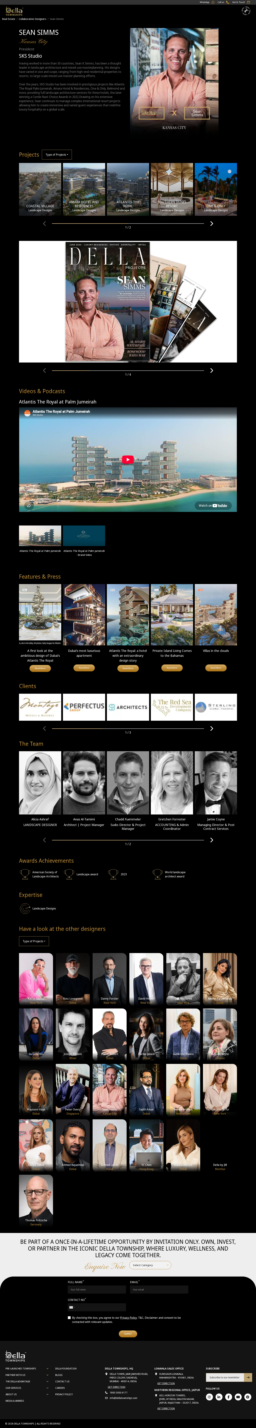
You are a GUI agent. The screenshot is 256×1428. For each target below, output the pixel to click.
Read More (40, 668)
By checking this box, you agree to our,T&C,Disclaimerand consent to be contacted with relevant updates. (126, 1320)
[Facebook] (228, 1396)
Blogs (59, 1375)
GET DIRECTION (116, 1387)
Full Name (76, 1282)
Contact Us (62, 1381)
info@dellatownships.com (123, 1398)
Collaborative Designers (32, 19)
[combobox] (72, 1307)
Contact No (77, 1300)
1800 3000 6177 (118, 1392)
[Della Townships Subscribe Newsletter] (248, 1377)
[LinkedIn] (219, 1396)
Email (135, 1282)
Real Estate (8, 19)
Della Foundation (66, 1368)
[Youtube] (238, 1396)
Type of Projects (56, 155)
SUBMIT (128, 1333)
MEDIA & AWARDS (15, 1400)
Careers (60, 1387)
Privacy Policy (128, 1318)
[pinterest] (247, 1396)
